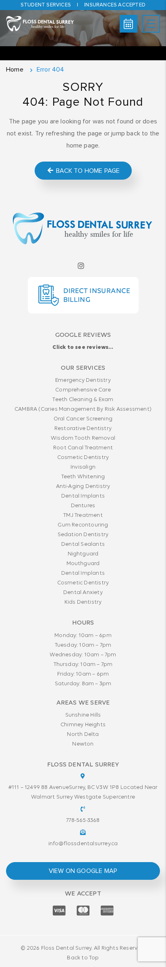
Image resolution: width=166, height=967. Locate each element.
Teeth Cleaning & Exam (82, 400)
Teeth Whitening (83, 477)
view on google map (83, 871)
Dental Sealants (83, 544)
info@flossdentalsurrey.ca (83, 844)
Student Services (46, 5)
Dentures (83, 506)
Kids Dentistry (83, 602)
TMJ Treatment (83, 515)
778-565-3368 (83, 820)
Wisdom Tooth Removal (83, 438)
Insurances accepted (114, 5)
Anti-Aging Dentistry (83, 487)
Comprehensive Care (83, 390)
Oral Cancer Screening (83, 419)
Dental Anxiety (83, 593)
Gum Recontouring (83, 525)
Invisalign (83, 467)
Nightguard (83, 554)
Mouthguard (83, 564)
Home (14, 69)
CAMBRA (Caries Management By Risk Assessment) (83, 409)
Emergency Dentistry (83, 380)
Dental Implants (83, 496)
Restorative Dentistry (83, 429)
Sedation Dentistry (83, 535)
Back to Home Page (87, 171)
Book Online (128, 24)
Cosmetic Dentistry (83, 458)
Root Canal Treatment (83, 448)
